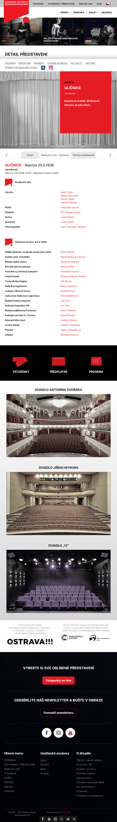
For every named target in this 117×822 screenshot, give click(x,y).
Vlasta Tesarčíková (71, 329)
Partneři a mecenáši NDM (90, 782)
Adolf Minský (68, 252)
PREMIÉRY (39, 63)
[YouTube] (49, 819)
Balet (43, 769)
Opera (43, 760)
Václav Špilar (68, 199)
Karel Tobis (67, 192)
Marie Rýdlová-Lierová (73, 256)
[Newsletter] (68, 819)
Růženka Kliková (69, 334)
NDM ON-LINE (12, 769)
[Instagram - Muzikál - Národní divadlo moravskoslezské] (51, 68)
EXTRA (8, 777)
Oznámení (81, 791)
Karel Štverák (68, 315)
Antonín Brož (68, 266)
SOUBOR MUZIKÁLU (57, 63)
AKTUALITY (76, 63)
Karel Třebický (68, 310)
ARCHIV (8, 786)
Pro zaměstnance (85, 786)
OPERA (64, 12)
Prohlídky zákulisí (85, 773)
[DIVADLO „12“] (58, 581)
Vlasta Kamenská (70, 261)
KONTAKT (9, 791)
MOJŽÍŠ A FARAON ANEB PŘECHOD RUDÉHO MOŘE (18, 39)
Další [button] (99, 4)
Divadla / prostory (86, 769)
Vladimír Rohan (69, 202)
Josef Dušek (67, 217)
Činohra (44, 764)
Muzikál (44, 773)
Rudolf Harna (68, 291)
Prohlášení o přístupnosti (89, 795)
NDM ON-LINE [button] (85, 4)
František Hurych (70, 207)
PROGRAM (10, 63)
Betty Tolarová (68, 286)
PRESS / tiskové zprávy (89, 760)
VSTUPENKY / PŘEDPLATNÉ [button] (61, 4)
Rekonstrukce (83, 777)
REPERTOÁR (24, 63)
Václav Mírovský (69, 195)
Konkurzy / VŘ (84, 764)
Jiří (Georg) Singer (71, 212)
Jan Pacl (65, 300)
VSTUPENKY (21, 371)
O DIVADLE (10, 773)
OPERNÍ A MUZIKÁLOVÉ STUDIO (21, 67)
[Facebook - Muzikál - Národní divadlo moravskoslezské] (43, 68)
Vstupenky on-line (58, 680)
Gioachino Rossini (8, 44)
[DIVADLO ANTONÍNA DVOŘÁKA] (58, 425)
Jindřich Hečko (69, 320)
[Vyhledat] (61, 819)
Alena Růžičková (69, 295)
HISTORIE (90, 63)
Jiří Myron (66, 281)
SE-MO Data (65, 812)
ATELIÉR (8, 782)
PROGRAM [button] (38, 4)
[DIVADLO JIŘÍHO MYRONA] (58, 503)
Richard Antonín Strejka (73, 276)
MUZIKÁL (107, 12)
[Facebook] (43, 819)
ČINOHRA (78, 12)
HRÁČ (46, 41)
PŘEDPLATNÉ (58, 371)
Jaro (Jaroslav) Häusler (73, 226)
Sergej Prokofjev (50, 44)
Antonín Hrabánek (70, 325)
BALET (93, 12)
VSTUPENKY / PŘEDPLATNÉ (19, 764)
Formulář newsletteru (58, 712)
